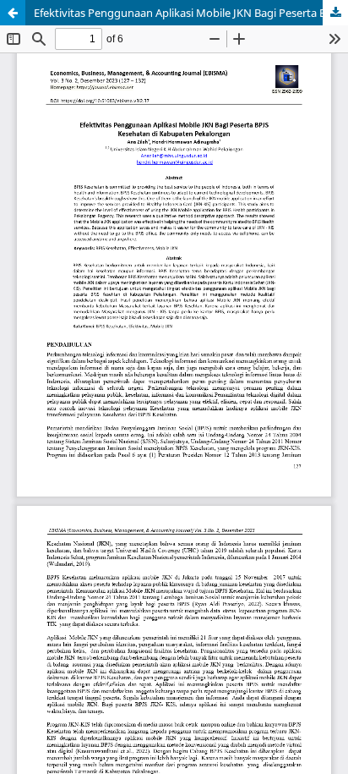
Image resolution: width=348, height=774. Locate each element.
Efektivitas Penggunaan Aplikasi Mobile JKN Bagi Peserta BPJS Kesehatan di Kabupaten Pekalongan (191, 12)
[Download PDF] (335, 12)
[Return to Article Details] (12, 12)
